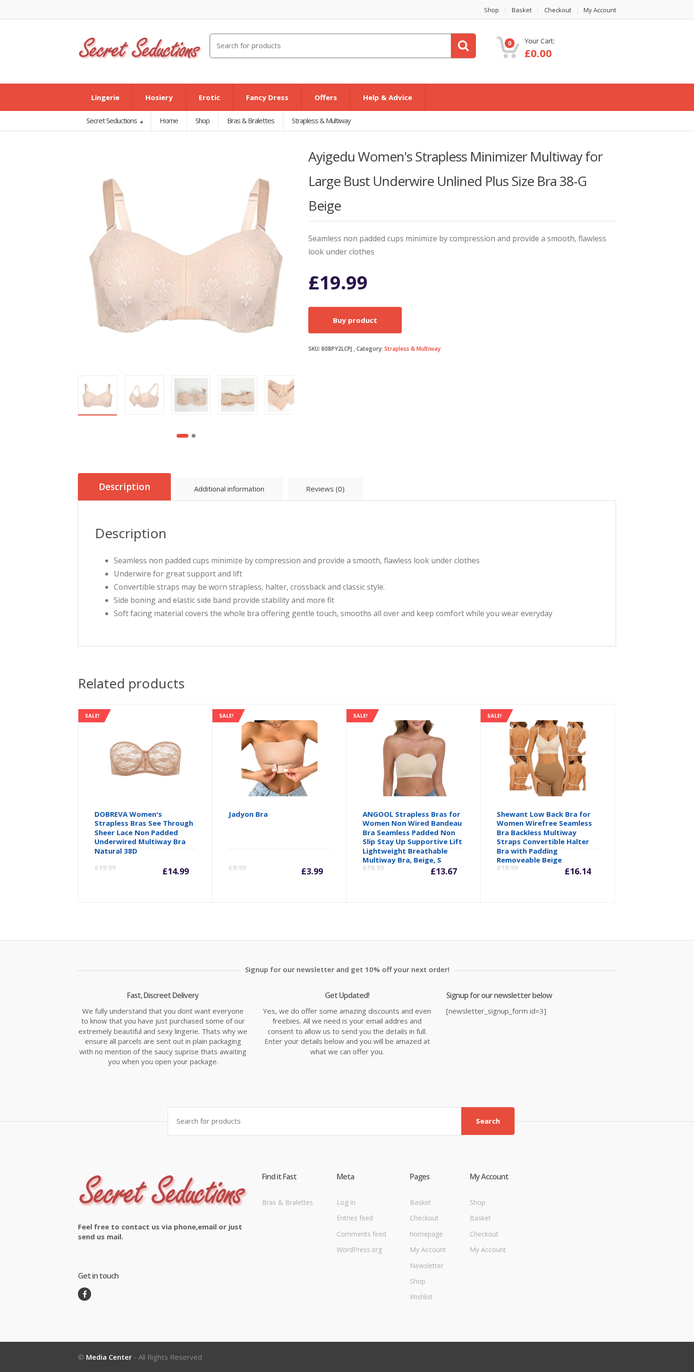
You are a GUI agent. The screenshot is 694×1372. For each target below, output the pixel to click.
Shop (491, 10)
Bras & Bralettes (287, 1202)
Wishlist (421, 1296)
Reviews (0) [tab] (325, 488)
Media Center (109, 1357)
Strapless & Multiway (412, 349)
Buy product (355, 320)
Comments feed (361, 1233)
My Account (600, 10)
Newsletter (426, 1265)
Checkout (557, 10)
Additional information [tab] (229, 488)
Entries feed (355, 1217)
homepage (426, 1233)
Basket (522, 10)
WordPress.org (359, 1249)
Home (169, 120)
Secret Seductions (112, 120)
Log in (346, 1202)
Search (488, 1121)
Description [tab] (124, 487)
